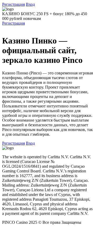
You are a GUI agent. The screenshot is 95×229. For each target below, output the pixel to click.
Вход (30, 4)
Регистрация (13, 4)
